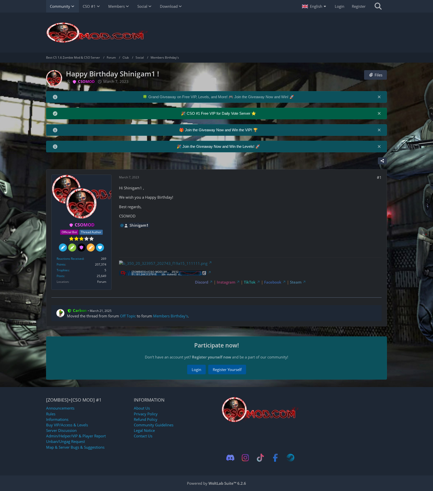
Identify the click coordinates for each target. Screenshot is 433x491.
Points (61, 264)
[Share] (382, 160)
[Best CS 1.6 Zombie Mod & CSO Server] (216, 32)
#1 (379, 177)
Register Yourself (227, 369)
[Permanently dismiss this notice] (379, 96)
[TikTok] (260, 458)
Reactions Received (70, 259)
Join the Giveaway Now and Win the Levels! (218, 146)
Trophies (63, 270)
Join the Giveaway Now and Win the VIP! (219, 130)
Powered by (216, 483)
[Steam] (290, 458)
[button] (314, 6)
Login (339, 6)
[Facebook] (275, 458)
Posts (60, 276)
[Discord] (230, 458)
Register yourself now (211, 356)
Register (359, 6)
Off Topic (128, 315)
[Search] (378, 6)
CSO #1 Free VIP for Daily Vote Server (219, 113)
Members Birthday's (170, 315)
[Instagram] (245, 458)
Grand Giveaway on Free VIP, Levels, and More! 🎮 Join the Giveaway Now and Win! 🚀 (221, 97)
